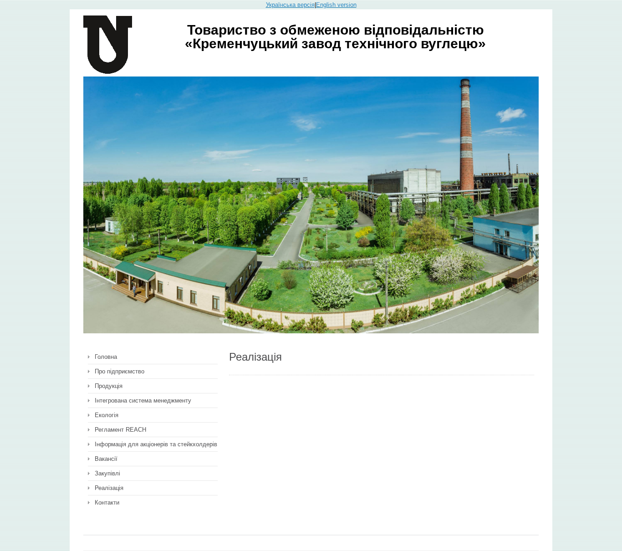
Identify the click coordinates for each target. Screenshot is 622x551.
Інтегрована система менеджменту (143, 400)
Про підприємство (119, 371)
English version (336, 4)
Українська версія (290, 4)
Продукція (108, 386)
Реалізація (109, 488)
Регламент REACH (120, 429)
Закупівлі (107, 473)
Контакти (107, 502)
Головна (106, 356)
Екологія (106, 415)
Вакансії (106, 458)
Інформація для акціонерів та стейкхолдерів (156, 444)
